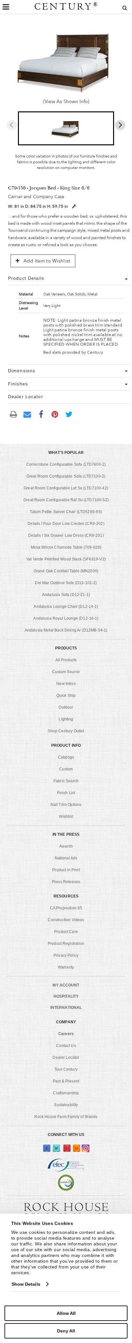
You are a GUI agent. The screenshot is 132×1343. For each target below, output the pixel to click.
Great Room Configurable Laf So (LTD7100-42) (66, 488)
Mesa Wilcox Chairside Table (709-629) (66, 547)
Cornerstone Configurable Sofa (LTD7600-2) (66, 464)
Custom (66, 769)
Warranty (66, 967)
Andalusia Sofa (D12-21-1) (66, 594)
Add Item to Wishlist (46, 261)
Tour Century (66, 1069)
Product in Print (66, 870)
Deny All (66, 1330)
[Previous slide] (12, 125)
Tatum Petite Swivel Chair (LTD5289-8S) (66, 512)
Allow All (66, 1313)
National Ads (66, 858)
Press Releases (66, 882)
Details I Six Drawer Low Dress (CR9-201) (65, 535)
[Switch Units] (74, 206)
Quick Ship (66, 695)
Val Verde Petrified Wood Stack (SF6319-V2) (66, 559)
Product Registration (66, 943)
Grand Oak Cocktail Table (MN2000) (66, 571)
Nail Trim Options (66, 804)
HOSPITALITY (66, 996)
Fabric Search (66, 781)
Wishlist (66, 816)
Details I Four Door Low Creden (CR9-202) (66, 523)
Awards (66, 846)
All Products (66, 660)
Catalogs (66, 757)
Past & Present (66, 1081)
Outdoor (66, 707)
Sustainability (66, 1105)
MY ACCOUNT (66, 985)
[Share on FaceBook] (41, 414)
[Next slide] (120, 125)
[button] (66, 128)
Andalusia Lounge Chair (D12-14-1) (66, 606)
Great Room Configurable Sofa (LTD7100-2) (66, 476)
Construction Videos (66, 920)
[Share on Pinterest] (55, 414)
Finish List (66, 793)
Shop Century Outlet (66, 731)
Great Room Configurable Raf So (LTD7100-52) (66, 500)
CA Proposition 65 (66, 908)
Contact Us (66, 1045)
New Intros (66, 683)
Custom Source (66, 672)
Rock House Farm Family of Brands (65, 1116)
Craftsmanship (66, 1093)
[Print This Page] (13, 414)
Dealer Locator (66, 1057)
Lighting (66, 719)
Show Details (26, 1284)
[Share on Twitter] (68, 414)
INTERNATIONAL (66, 1007)
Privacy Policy (66, 955)
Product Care (66, 931)
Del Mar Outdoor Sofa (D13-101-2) (66, 583)
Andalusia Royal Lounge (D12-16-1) (65, 618)
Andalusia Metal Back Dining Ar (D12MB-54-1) (66, 630)
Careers (66, 1034)
